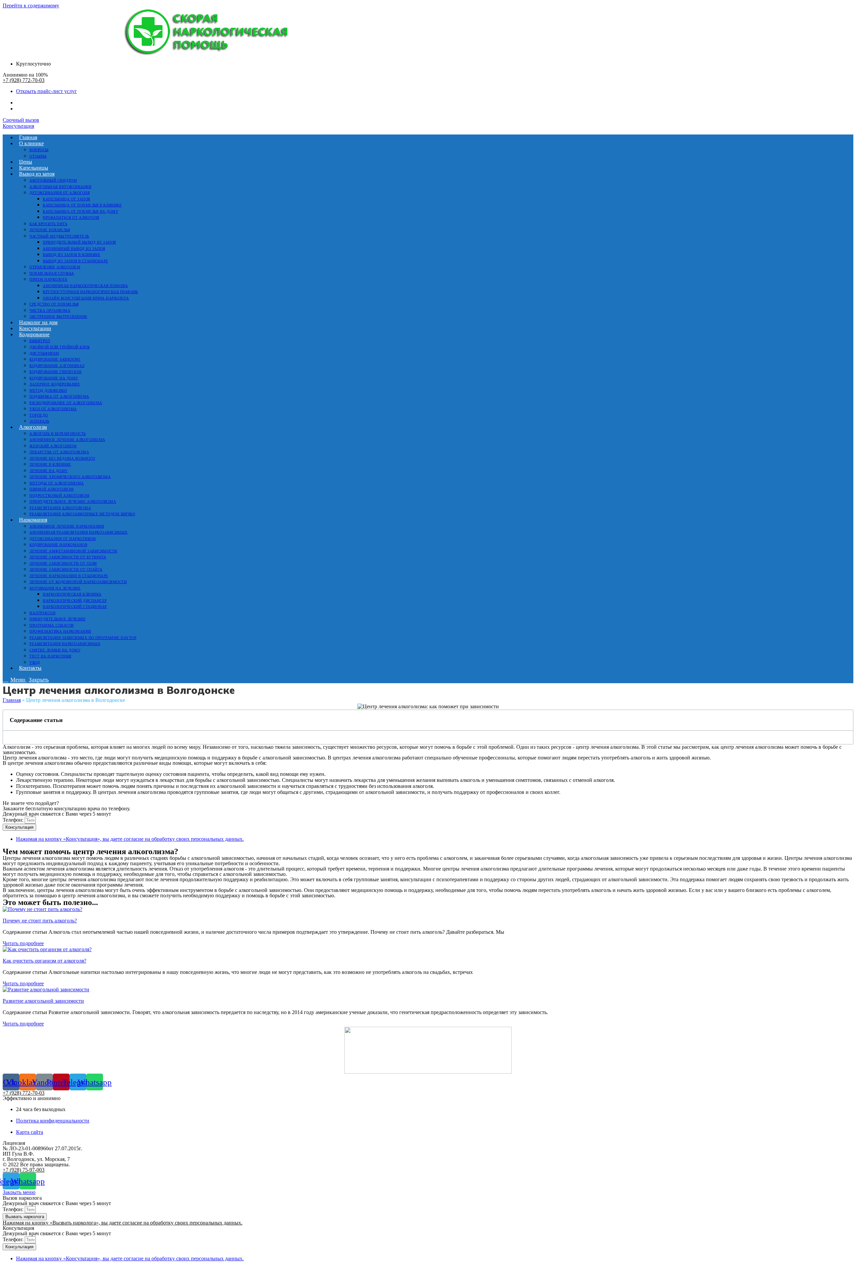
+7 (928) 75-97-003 (23, 1170)
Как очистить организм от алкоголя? (44, 961)
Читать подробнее (23, 943)
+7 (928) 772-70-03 (23, 80)
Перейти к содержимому (31, 5)
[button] (21, 120)
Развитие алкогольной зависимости (43, 1001)
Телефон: (14, 820)
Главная (12, 700)
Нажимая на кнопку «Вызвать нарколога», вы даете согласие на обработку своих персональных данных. (122, 1223)
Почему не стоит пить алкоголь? (40, 920)
